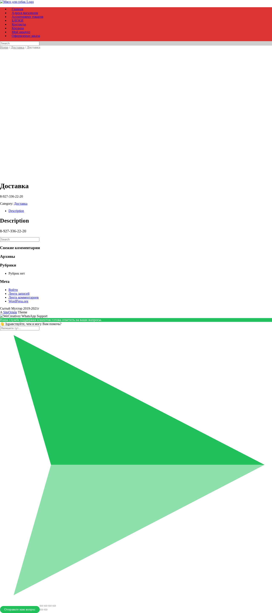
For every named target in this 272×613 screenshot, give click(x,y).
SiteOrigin (10, 312)
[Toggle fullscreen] (50, 605)
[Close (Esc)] (41, 605)
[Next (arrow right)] (45, 609)
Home (4, 47)
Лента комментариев (23, 297)
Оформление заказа (26, 36)
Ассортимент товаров (27, 16)
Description (16, 211)
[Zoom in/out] (54, 605)
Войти (13, 290)
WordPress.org (18, 301)
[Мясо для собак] (17, 2)
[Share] (45, 605)
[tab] (140, 211)
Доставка (17, 47)
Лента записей (19, 293)
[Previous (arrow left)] (41, 609)
